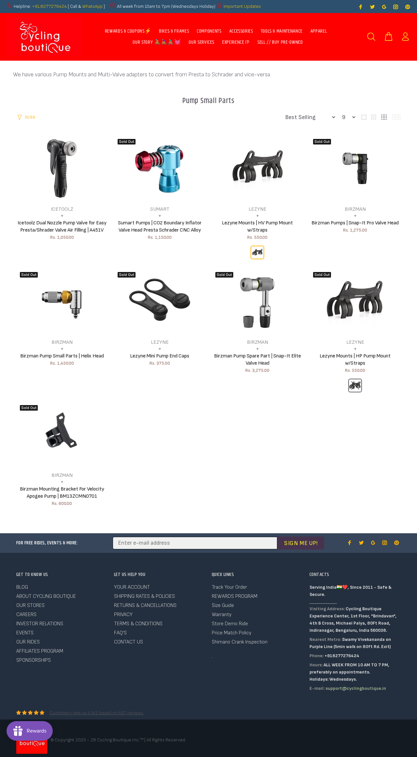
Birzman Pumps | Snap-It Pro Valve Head (355, 223)
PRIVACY (123, 615)
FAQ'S (120, 633)
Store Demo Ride (230, 624)
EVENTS (25, 633)
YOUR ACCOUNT (132, 587)
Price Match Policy (232, 633)
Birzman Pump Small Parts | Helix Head (62, 356)
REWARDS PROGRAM (234, 596)
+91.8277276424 (49, 6)
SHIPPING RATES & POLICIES (144, 596)
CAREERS (26, 615)
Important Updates (242, 6)
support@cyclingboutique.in (355, 688)
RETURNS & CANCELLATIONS (145, 605)
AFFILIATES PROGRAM (39, 651)
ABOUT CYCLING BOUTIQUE (46, 596)
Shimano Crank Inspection (239, 642)
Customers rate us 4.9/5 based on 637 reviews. (97, 713)
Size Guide (223, 605)
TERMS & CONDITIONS (138, 624)
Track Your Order (229, 587)
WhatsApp (93, 6)
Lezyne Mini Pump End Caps (159, 356)
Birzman (355, 209)
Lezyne (257, 209)
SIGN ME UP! (301, 543)
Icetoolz (62, 209)
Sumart (159, 209)
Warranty (222, 615)
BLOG (22, 587)
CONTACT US (128, 642)
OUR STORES (30, 605)
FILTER (30, 117)
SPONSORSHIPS (33, 660)
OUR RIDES (28, 642)
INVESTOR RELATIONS (39, 624)
